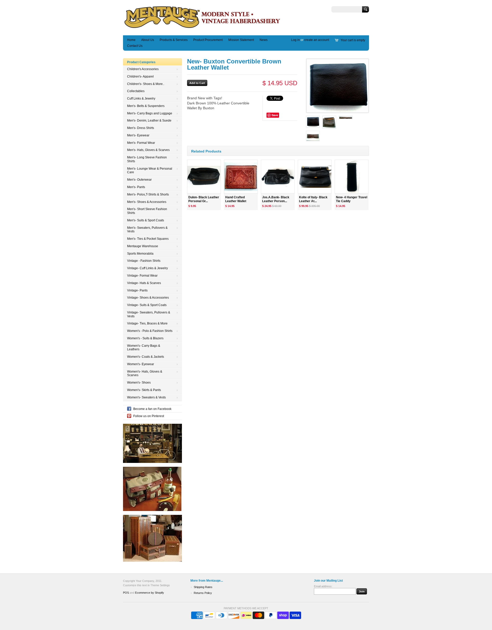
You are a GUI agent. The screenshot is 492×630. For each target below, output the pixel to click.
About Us (147, 40)
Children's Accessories (143, 69)
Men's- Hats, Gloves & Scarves (148, 150)
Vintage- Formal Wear (142, 275)
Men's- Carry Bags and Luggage (149, 113)
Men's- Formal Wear (141, 143)
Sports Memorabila (140, 253)
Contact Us (134, 46)
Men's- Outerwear (139, 179)
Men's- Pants (136, 187)
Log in (295, 40)
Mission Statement (241, 40)
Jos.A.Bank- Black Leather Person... (275, 199)
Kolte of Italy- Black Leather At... (313, 199)
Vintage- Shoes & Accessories (148, 297)
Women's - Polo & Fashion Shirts (149, 331)
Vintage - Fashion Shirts (143, 261)
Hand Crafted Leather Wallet (235, 199)
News (264, 40)
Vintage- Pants (137, 290)
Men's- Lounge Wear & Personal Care (149, 170)
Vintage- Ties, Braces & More (147, 323)
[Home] (202, 28)
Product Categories (141, 62)
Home (131, 40)
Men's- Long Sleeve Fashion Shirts (147, 159)
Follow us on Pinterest (148, 416)
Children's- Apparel (140, 76)
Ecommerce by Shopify (149, 592)
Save (275, 115)
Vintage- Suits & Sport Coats (147, 305)
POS (126, 592)
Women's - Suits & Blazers (145, 338)
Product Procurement (208, 40)
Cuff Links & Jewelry (141, 98)
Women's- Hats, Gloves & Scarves (144, 373)
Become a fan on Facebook (152, 409)
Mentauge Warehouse (142, 246)
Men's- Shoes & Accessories (146, 202)
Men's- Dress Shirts (140, 128)
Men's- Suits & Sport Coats (145, 220)
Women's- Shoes (139, 382)
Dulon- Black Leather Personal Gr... (203, 199)
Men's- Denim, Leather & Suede (149, 120)
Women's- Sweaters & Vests (146, 397)
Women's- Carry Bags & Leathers (143, 347)
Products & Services (174, 40)
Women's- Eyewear (140, 364)
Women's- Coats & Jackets (145, 357)
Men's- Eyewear (138, 135)
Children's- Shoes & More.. (145, 84)
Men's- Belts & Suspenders (146, 106)
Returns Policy (203, 592)
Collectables (136, 91)
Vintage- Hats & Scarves (144, 283)
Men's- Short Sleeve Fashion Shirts (147, 211)
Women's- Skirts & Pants (144, 390)
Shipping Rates (203, 587)
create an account (316, 40)
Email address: (323, 586)
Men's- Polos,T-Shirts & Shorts (148, 194)
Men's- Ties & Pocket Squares (148, 239)
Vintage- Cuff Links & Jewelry (147, 268)
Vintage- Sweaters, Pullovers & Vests (148, 314)
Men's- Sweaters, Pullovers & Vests (147, 229)
